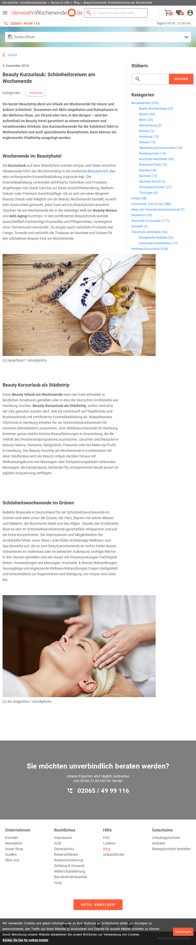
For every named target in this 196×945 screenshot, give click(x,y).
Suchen (181, 79)
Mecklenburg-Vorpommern (157, 148)
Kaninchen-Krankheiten (155, 243)
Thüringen (146, 193)
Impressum (63, 838)
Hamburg (35, 93)
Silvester (137, 226)
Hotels (135, 198)
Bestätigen (183, 932)
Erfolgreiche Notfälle (153, 237)
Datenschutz (64, 849)
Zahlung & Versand (69, 866)
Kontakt (11, 838)
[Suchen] (89, 13)
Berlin (143, 120)
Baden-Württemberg (153, 108)
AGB (57, 843)
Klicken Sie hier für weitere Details (25, 940)
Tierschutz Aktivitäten (146, 232)
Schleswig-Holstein (152, 187)
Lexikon (109, 843)
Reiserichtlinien (66, 854)
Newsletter (13, 843)
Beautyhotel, (98, 171)
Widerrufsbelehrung (69, 871)
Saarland (145, 170)
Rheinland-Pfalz (150, 165)
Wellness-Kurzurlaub (145, 249)
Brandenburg (148, 125)
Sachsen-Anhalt (150, 181)
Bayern (144, 114)
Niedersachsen (149, 153)
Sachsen (145, 176)
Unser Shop (14, 849)
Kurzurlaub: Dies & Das (147, 204)
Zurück (12, 55)
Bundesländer (140, 103)
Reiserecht (138, 215)
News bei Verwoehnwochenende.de (155, 209)
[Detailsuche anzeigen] (98, 37)
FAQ (106, 838)
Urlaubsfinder (114, 854)
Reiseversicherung (68, 860)
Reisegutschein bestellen (171, 849)
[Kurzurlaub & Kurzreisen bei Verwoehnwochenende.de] (47, 13)
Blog (106, 849)
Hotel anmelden (98, 904)
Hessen (144, 142)
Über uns (12, 860)
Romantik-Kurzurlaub (146, 221)
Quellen (11, 854)
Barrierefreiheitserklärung (71, 880)
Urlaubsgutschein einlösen (166, 840)
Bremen (144, 131)
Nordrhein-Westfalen (153, 159)
